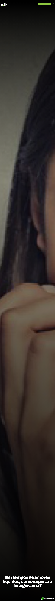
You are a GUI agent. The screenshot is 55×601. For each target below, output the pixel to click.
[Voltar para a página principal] (4, 4)
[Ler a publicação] (27, 595)
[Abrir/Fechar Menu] (53, 4)
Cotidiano (24, 590)
